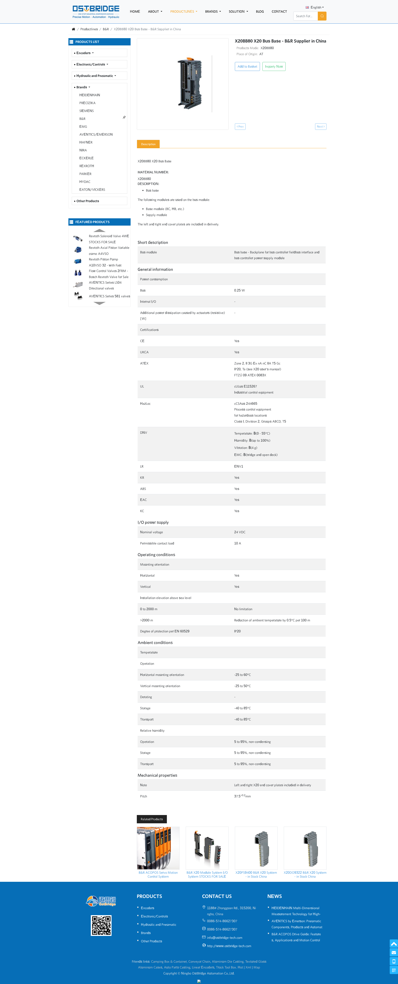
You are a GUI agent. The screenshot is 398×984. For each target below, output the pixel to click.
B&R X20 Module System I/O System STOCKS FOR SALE (207, 874)
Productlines (182, 11)
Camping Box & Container (169, 961)
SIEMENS (86, 111)
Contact (279, 11)
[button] (99, 230)
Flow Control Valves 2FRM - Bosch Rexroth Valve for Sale (109, 272)
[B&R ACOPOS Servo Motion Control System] (158, 848)
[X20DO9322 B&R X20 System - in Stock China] (305, 848)
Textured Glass (255, 961)
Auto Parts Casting (177, 967)
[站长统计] (199, 981)
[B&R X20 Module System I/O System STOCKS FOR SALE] (207, 848)
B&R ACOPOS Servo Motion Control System (158, 874)
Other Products (87, 201)
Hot (240, 967)
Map (257, 967)
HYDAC (84, 181)
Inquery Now (274, 66)
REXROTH (86, 166)
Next (320, 126)
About (154, 11)
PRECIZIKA (87, 103)
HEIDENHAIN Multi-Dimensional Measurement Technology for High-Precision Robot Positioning (296, 914)
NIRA (83, 150)
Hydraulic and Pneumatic (95, 76)
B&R (106, 29)
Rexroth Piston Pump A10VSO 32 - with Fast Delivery (105, 261)
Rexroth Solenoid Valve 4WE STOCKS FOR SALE (109, 237)
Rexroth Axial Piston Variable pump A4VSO (109, 249)
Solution (237, 11)
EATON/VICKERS (92, 189)
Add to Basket (247, 66)
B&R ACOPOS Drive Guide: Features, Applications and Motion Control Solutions (296, 940)
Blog (260, 11)
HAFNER (85, 142)
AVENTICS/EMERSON (96, 134)
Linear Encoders (203, 967)
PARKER (85, 174)
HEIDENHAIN (89, 95)
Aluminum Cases (150, 967)
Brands (211, 11)
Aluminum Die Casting (228, 961)
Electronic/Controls (91, 64)
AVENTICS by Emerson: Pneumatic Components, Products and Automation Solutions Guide (297, 927)
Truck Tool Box (226, 967)
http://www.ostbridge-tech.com (229, 946)
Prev (241, 126)
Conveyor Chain (199, 961)
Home (135, 11)
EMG (83, 126)
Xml (248, 967)
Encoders (83, 53)
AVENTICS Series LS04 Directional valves (105, 284)
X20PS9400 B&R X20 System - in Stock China (256, 874)
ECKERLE (86, 158)
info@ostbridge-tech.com (224, 937)
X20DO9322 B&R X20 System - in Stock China (305, 874)
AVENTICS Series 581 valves (109, 295)
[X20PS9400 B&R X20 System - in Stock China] (256, 848)
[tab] (148, 144)
